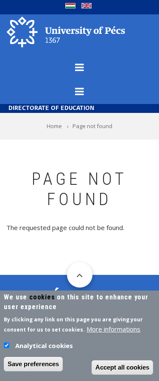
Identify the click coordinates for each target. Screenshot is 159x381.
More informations (113, 329)
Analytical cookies (44, 345)
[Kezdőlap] (65, 31)
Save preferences (33, 363)
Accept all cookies (122, 367)
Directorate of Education (51, 108)
